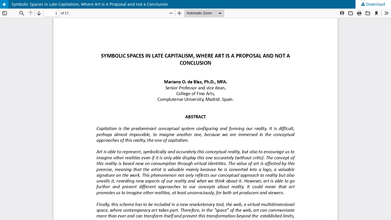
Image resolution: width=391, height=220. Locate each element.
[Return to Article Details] (4, 4)
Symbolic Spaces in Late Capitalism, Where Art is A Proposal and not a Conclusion (89, 4)
